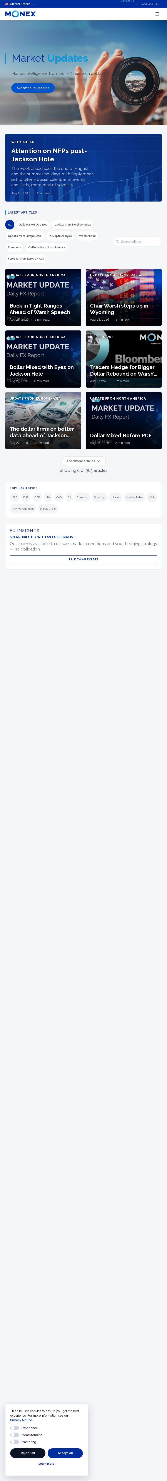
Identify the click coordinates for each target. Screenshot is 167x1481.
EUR (25, 497)
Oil (69, 497)
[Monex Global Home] (20, 14)
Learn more (46, 1463)
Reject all (28, 1453)
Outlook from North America (46, 247)
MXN (152, 497)
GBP (37, 497)
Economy (99, 497)
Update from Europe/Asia (25, 236)
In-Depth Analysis (60, 236)
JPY (48, 497)
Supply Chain (48, 508)
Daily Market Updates (33, 224)
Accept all (65, 1453)
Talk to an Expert (83, 559)
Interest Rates (134, 497)
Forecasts (14, 247)
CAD (59, 497)
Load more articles (81, 461)
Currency (82, 497)
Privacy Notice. (21, 1420)
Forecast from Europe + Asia (26, 258)
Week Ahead (87, 236)
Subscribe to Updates (33, 88)
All (10, 224)
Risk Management (23, 508)
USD (14, 497)
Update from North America (73, 224)
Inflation (115, 497)
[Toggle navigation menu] (157, 14)
